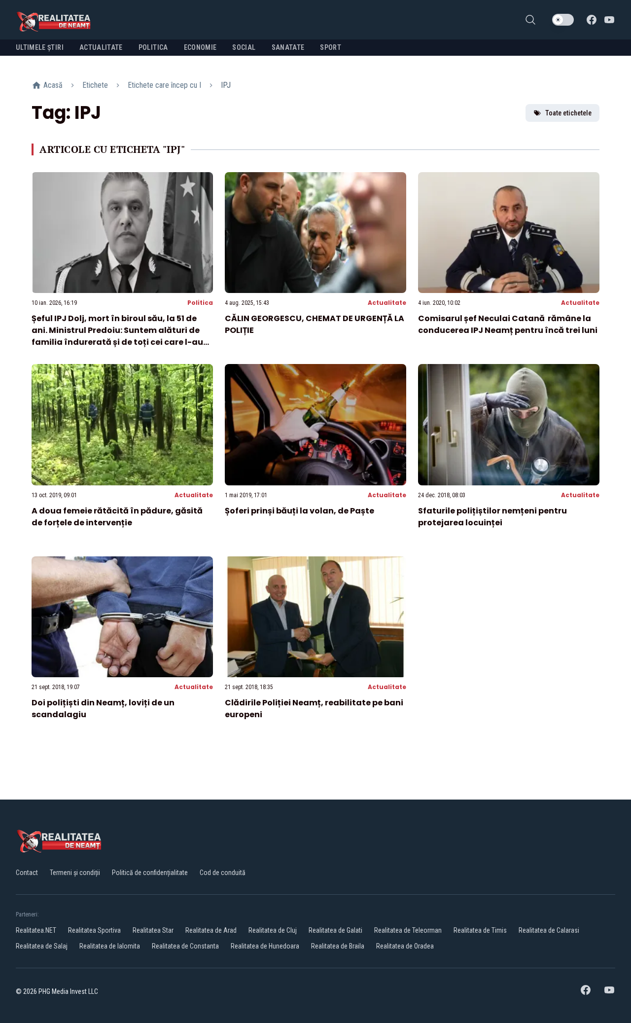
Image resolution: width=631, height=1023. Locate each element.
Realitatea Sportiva (94, 930)
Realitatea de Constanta (185, 946)
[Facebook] (591, 20)
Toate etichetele (568, 113)
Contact (27, 873)
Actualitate (387, 302)
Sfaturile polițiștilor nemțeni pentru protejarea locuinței (492, 516)
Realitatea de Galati (335, 930)
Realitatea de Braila (337, 946)
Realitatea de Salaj (42, 946)
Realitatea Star (153, 930)
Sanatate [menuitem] (288, 47)
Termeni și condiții (75, 873)
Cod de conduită (222, 873)
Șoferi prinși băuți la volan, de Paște (299, 510)
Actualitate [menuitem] (101, 47)
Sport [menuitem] (330, 47)
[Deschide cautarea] (530, 20)
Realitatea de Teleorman (408, 930)
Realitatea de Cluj (272, 930)
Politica (200, 302)
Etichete (95, 85)
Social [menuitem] (243, 47)
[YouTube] (609, 20)
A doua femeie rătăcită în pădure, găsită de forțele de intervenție (117, 516)
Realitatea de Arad (211, 930)
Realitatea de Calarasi (549, 930)
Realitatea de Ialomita (109, 946)
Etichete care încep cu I (164, 85)
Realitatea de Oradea (405, 946)
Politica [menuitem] (153, 47)
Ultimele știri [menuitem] (40, 47)
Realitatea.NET (36, 930)
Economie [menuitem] (200, 47)
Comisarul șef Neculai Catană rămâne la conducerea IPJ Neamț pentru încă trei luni (507, 324)
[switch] (563, 20)
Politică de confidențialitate (150, 873)
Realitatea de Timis (480, 930)
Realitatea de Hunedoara (265, 946)
